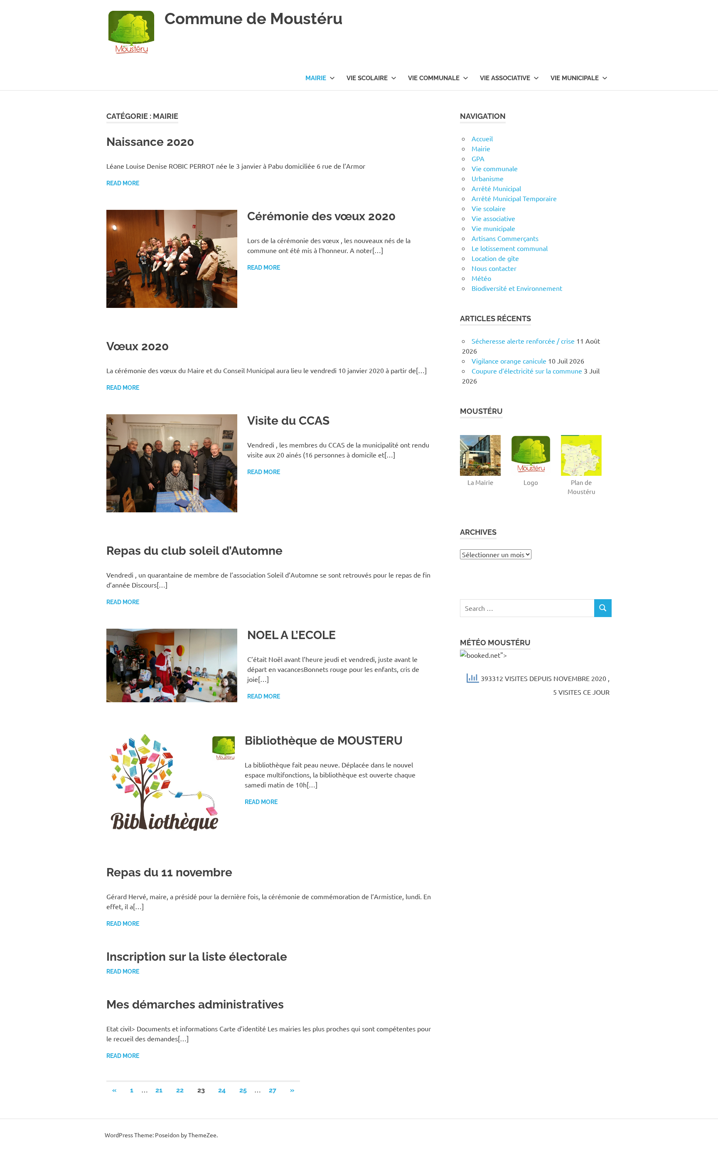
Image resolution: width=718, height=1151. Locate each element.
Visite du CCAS (288, 421)
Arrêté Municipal (496, 188)
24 (222, 1090)
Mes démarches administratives (195, 1004)
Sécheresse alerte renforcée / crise (523, 341)
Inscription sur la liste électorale (196, 957)
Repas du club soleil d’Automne (194, 551)
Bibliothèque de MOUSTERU (324, 741)
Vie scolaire (367, 78)
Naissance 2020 (150, 142)
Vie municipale (575, 78)
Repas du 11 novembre (169, 872)
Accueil (482, 138)
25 (243, 1090)
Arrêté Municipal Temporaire (514, 198)
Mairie (315, 78)
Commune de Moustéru (253, 18)
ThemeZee (202, 1135)
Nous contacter (494, 268)
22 (180, 1090)
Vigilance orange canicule (509, 361)
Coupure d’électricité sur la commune (527, 370)
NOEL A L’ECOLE (291, 635)
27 (272, 1090)
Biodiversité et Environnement (517, 288)
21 (158, 1090)
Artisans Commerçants (505, 238)
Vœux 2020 (137, 346)
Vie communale (434, 78)
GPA (478, 158)
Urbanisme (488, 178)
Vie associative (505, 78)
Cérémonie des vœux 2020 (321, 216)
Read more (122, 183)
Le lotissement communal (510, 248)
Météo (481, 278)
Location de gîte (495, 258)
